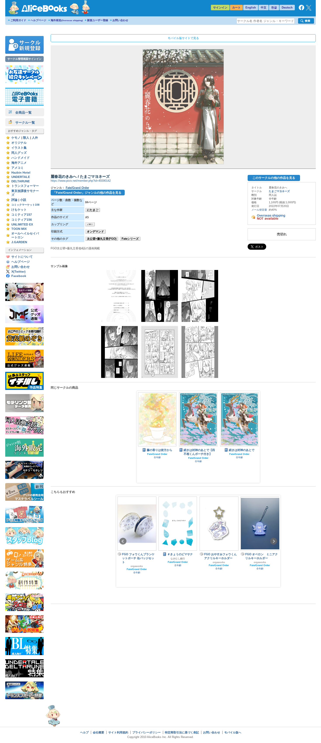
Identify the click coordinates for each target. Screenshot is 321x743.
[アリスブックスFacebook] (301, 9)
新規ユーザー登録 (97, 20)
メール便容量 (259, 209)
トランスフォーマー (25, 186)
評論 (14, 200)
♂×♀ (90, 224)
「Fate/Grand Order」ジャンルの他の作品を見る (87, 192)
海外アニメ (19, 162)
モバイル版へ (232, 732)
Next (273, 541)
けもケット (19, 209)
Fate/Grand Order (77, 187)
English (250, 7)
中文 (263, 7)
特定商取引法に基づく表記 (182, 732)
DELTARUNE (20, 181)
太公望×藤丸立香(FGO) (101, 238)
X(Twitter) (18, 271)
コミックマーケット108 (25, 204)
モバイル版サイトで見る (183, 38)
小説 (23, 200)
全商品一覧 (22, 112)
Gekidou (262, 557)
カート (236, 7)
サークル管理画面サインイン (24, 58)
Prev (122, 541)
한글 (274, 7)
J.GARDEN (19, 242)
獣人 (26, 137)
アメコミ (17, 167)
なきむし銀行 (139, 558)
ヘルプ (84, 732)
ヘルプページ (38, 20)
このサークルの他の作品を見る (273, 177)
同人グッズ (19, 152)
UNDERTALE (20, 177)
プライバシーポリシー (146, 732)
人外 (35, 137)
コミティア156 (21, 219)
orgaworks (180, 562)
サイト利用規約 (118, 732)
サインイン (220, 7)
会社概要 (98, 732)
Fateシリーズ (130, 238)
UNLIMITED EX (22, 224)
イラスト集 (19, 147)
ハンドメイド (20, 157)
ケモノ (16, 137)
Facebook (18, 276)
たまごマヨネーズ (279, 191)
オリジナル (19, 142)
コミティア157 (21, 214)
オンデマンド (95, 231)
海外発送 (67, 20)
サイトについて (22, 256)
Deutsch (287, 7)
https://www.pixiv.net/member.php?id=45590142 (81, 180)
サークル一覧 (23, 122)
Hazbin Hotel (20, 172)
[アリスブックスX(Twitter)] (308, 9)
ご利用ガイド (18, 20)
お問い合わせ (120, 20)
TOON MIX (19, 229)
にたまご (92, 210)
